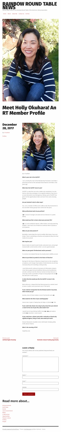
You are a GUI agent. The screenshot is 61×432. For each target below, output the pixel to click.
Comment (25, 356)
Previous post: (9, 339)
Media (4, 412)
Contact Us (21, 13)
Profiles (4, 136)
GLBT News (5, 407)
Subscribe (14, 13)
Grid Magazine (27, 429)
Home (4, 13)
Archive (27, 13)
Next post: (48, 339)
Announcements (6, 405)
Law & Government (7, 411)
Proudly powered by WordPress (10, 429)
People (4, 421)
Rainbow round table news (29, 6)
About (9, 13)
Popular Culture (6, 418)
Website (24, 387)
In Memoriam (6, 414)
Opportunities (6, 416)
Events (4, 409)
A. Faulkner (7, 132)
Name (24, 375)
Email (24, 381)
